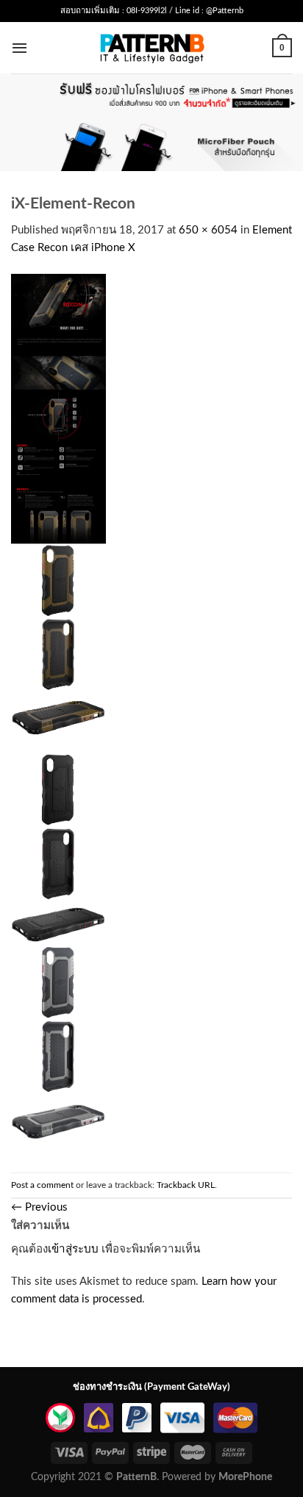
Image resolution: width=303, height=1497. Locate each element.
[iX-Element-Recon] (58, 714)
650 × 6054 (208, 230)
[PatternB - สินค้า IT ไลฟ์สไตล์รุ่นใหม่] (152, 47)
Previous (39, 1207)
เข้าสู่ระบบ (73, 1249)
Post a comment (42, 1185)
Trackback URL (186, 1185)
